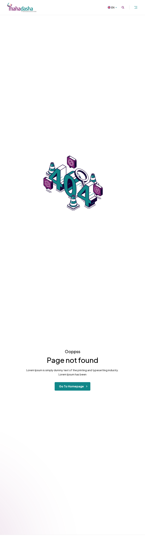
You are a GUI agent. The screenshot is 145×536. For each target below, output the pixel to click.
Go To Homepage (71, 386)
